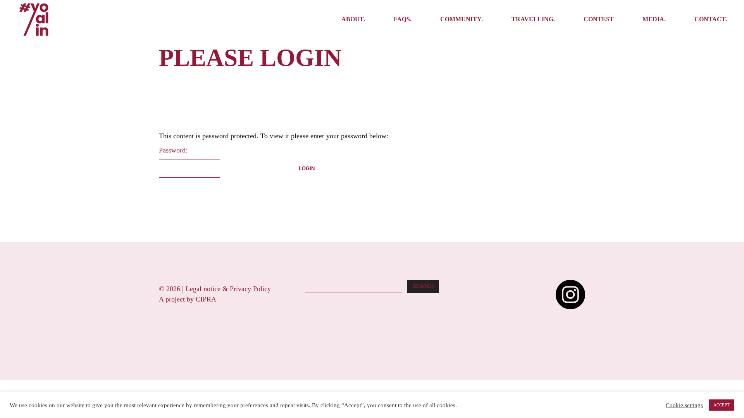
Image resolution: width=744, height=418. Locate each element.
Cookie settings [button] (684, 405)
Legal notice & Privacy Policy (228, 289)
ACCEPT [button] (721, 405)
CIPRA (206, 299)
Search (423, 286)
